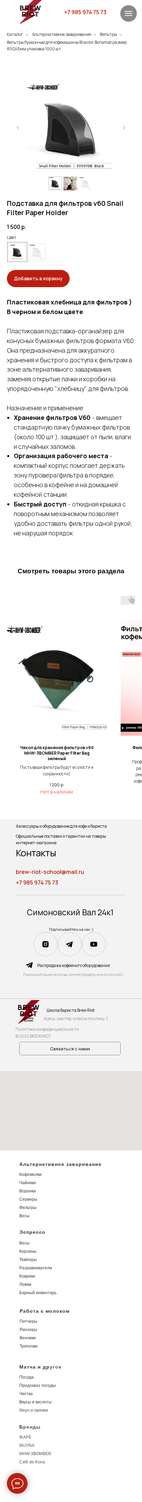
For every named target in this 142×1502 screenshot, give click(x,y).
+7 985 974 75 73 (85, 12)
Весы (24, 1215)
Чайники (27, 1182)
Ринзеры (28, 1329)
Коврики (27, 1276)
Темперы (28, 1259)
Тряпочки (29, 1346)
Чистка (26, 1393)
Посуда (26, 1377)
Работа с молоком (45, 1311)
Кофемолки (30, 1174)
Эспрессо (32, 1232)
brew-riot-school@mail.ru (50, 872)
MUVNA (26, 1445)
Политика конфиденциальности (47, 1029)
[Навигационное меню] (128, 13)
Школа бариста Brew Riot (70, 1010)
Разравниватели (35, 1268)
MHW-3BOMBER (35, 1453)
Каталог (15, 34)
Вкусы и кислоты (35, 1402)
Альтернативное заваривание (61, 34)
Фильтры (108, 34)
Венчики (28, 1337)
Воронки (27, 1191)
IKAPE (25, 1437)
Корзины (28, 1251)
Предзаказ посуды (37, 1385)
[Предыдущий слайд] (18, 127)
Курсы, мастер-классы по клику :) (76, 1018)
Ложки (25, 1284)
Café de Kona (32, 1462)
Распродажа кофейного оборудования (73, 965)
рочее (42, 1410)
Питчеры (28, 1321)
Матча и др (34, 1367)
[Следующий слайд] (124, 127)
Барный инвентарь (38, 1292)
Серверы (28, 1199)
